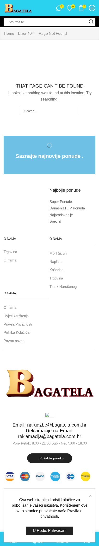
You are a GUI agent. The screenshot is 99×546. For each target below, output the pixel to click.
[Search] (74, 111)
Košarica (56, 270)
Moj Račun (58, 253)
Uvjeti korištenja (16, 316)
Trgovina (10, 252)
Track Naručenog (63, 287)
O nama (10, 260)
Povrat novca (14, 341)
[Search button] (91, 22)
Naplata (56, 262)
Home (9, 33)
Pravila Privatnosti (18, 324)
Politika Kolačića (16, 332)
